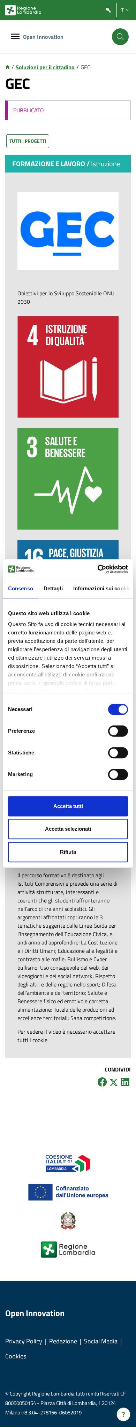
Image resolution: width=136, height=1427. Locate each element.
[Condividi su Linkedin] (125, 1082)
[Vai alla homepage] (7, 67)
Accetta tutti (68, 806)
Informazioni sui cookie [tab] (102, 588)
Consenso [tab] (20, 588)
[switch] (118, 731)
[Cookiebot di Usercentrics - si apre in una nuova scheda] (98, 569)
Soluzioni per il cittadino (45, 67)
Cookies (15, 1356)
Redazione (63, 1341)
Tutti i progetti (27, 141)
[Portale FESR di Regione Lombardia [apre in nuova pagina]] (68, 1163)
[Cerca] (120, 36)
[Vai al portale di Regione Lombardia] (23, 10)
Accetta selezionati (68, 829)
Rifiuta (68, 852)
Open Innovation (43, 37)
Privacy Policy (23, 1341)
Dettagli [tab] (53, 588)
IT (122, 9)
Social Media (101, 1341)
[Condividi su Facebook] (102, 1082)
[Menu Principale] (15, 37)
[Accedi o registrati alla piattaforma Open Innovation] (108, 10)
